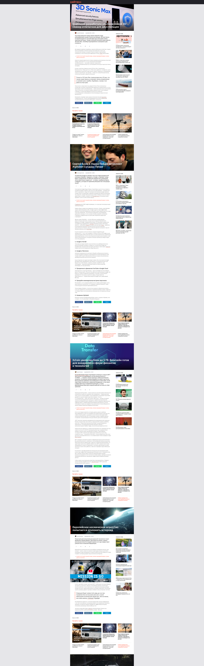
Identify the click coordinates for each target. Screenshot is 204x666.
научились (104, 97)
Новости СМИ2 (75, 107)
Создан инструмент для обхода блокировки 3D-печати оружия (93, 136)
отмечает (91, 223)
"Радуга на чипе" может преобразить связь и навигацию (78, 136)
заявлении (78, 204)
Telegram (107, 102)
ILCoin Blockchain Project (82, 374)
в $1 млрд (89, 229)
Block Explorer (78, 437)
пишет (101, 53)
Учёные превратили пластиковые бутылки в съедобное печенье (123, 136)
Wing (102, 225)
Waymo (87, 225)
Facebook (79, 102)
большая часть (96, 196)
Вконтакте (88, 102)
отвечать (90, 608)
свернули (108, 246)
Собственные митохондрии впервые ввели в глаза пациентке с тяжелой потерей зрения (109, 136)
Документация (95, 461)
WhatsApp (98, 102)
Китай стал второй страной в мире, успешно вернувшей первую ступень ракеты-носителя (92, 56)
